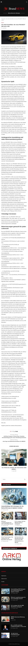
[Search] (26, 2)
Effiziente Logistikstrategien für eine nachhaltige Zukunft (7, 522)
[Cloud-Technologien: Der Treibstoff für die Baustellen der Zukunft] (7, 531)
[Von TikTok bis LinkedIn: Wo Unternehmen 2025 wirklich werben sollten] (14, 457)
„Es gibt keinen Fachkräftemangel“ (15, 634)
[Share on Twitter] (14, 431)
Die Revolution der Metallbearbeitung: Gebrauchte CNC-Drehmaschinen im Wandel (19, 539)
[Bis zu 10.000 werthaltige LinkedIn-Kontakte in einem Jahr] (5, 627)
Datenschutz (4, 578)
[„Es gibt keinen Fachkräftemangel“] (5, 635)
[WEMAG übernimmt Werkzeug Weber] (5, 619)
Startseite (3, 18)
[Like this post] (11, 431)
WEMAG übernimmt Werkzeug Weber (18, 617)
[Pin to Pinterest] (15, 431)
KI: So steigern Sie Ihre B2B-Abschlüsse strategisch (20, 522)
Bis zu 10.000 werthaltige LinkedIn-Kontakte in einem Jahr (18, 626)
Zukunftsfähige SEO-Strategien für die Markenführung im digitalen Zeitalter (12, 507)
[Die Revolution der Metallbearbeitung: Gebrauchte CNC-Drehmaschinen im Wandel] (21, 531)
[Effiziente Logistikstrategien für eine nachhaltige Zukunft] (7, 516)
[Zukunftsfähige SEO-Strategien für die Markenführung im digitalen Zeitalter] (14, 496)
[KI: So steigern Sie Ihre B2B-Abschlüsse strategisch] (21, 516)
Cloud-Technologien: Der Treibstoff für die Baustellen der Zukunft (7, 538)
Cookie (2, 581)
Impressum (3, 575)
